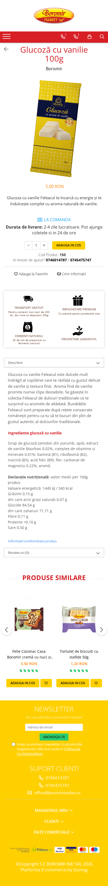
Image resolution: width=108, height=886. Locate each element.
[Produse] (7, 38)
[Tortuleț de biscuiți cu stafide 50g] (79, 618)
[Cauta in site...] (102, 36)
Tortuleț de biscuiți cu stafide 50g (79, 654)
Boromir (54, 69)
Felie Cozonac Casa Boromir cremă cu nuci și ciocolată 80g (29, 654)
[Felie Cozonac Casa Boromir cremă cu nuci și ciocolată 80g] (29, 618)
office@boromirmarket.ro (56, 792)
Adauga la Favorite (33, 273)
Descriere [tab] (15, 362)
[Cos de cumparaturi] (89, 36)
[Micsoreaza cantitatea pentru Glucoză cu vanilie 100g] (28, 245)
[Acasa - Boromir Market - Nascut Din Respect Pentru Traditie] (54, 16)
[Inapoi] (4, 49)
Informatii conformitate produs (32, 541)
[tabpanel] (54, 128)
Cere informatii (73, 273)
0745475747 (57, 785)
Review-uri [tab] (18, 552)
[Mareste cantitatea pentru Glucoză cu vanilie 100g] (44, 245)
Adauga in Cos (68, 245)
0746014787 (57, 777)
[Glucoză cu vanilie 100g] (54, 128)
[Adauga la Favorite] (46, 683)
